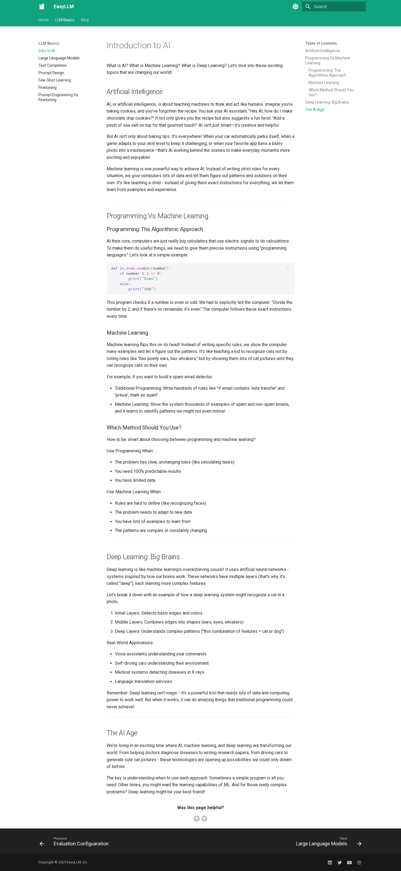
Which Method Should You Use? (331, 92)
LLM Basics (64, 20)
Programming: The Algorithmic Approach (327, 72)
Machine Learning (324, 82)
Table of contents (321, 43)
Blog (85, 20)
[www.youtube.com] (349, 862)
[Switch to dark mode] (295, 6)
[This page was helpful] (196, 818)
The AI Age (314, 109)
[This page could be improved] (204, 818)
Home (43, 20)
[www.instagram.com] (359, 862)
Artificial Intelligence (322, 51)
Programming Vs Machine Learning (327, 60)
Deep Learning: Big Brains (327, 102)
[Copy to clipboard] (289, 268)
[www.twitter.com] (339, 862)
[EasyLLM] (41, 6)
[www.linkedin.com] (329, 862)
